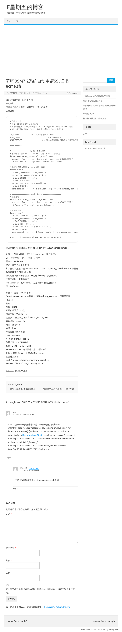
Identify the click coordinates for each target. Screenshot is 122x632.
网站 (8, 573)
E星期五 (13, 93)
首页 (8, 21)
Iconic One (85, 629)
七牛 (103, 148)
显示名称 (11, 548)
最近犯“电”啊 (88, 113)
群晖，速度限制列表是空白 (21, 388)
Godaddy (90, 148)
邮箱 (9, 560)
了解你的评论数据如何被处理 (57, 607)
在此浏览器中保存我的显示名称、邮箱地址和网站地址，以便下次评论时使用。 (40, 591)
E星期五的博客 (25, 7)
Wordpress (113, 629)
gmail (85, 148)
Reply (8, 458)
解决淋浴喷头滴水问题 (93, 101)
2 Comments (72, 93)
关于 (18, 21)
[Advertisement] (61, 49)
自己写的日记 (21, 371)
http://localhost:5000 (32, 435)
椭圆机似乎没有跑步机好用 (94, 118)
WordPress (98, 148)
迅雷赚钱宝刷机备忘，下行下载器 (60, 388)
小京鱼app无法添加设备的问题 (96, 96)
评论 (9, 514)
